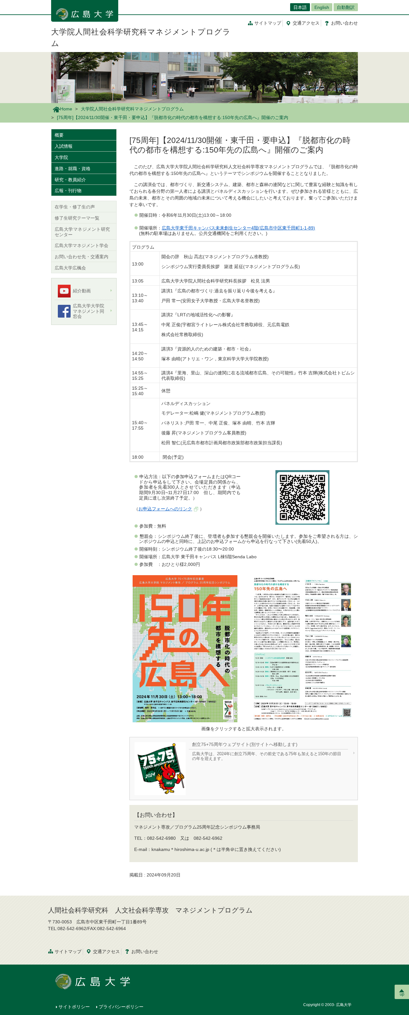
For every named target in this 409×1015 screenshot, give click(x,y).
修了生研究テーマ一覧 (77, 218)
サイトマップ (267, 23)
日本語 (300, 7)
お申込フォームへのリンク (165, 508)
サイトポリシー (74, 1006)
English (321, 7)
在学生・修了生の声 (75, 206)
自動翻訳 (346, 7)
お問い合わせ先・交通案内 (81, 256)
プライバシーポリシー (121, 1006)
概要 (59, 135)
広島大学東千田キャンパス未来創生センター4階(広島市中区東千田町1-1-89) (238, 227)
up (402, 994)
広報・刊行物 (68, 190)
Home (66, 108)
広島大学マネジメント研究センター (82, 232)
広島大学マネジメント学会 (81, 245)
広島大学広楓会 (70, 267)
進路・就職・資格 (72, 168)
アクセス (306, 23)
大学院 (61, 157)
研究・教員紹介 (70, 179)
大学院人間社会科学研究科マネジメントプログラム (132, 108)
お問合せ (344, 23)
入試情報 (64, 146)
